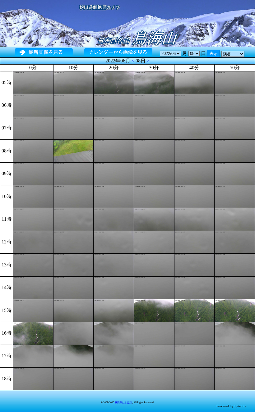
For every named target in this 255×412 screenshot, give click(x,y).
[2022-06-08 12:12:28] (73, 241)
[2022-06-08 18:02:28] (33, 378)
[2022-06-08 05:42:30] (194, 82)
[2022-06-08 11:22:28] (114, 218)
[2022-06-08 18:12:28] (73, 378)
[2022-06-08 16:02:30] (33, 332)
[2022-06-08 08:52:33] (235, 150)
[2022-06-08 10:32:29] (154, 196)
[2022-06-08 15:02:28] (33, 310)
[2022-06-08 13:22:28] (114, 264)
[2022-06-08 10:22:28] (114, 196)
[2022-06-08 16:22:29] (114, 332)
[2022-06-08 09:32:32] (154, 173)
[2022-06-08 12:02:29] (33, 241)
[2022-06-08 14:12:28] (73, 287)
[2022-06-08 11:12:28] (73, 218)
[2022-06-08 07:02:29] (33, 127)
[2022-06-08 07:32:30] (154, 127)
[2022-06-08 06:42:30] (194, 104)
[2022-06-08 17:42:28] (194, 355)
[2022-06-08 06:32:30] (154, 104)
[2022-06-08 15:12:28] (73, 310)
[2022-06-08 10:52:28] (235, 196)
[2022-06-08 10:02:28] (33, 196)
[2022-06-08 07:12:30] (73, 127)
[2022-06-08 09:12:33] (73, 173)
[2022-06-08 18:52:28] (235, 378)
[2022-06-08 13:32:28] (154, 264)
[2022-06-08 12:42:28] (194, 241)
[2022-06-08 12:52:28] (235, 241)
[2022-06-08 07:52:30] (235, 127)
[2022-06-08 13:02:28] (33, 264)
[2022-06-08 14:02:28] (33, 287)
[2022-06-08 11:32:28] (154, 218)
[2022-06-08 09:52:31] (235, 173)
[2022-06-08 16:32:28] (154, 332)
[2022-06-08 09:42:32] (194, 173)
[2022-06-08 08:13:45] (73, 150)
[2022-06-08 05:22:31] (114, 82)
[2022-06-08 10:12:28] (73, 196)
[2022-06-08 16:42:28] (194, 332)
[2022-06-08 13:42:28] (194, 264)
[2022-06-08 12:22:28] (114, 241)
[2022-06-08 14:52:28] (235, 287)
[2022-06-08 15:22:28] (114, 310)
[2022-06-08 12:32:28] (154, 241)
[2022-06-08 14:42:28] (194, 287)
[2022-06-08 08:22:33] (114, 150)
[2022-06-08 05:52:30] (235, 82)
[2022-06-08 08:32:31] (154, 150)
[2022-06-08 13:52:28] (235, 264)
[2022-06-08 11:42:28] (194, 218)
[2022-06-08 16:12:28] (73, 332)
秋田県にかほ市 (123, 402)
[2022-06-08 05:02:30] (33, 82)
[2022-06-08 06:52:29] (235, 104)
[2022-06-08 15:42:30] (194, 310)
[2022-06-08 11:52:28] (235, 218)
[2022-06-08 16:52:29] (235, 332)
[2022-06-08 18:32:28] (154, 378)
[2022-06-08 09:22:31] (114, 173)
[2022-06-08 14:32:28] (154, 287)
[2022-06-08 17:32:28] (154, 355)
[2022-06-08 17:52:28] (235, 355)
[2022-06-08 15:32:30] (154, 310)
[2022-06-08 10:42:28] (194, 196)
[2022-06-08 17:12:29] (73, 355)
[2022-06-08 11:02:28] (33, 218)
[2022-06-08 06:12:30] (73, 104)
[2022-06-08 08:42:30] (194, 150)
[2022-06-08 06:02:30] (33, 104)
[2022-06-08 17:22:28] (114, 355)
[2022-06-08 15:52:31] (235, 310)
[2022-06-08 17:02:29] (33, 355)
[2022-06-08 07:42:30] (194, 127)
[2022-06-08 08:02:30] (33, 150)
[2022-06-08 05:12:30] (73, 82)
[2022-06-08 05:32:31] (154, 82)
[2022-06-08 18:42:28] (194, 378)
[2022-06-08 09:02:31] (33, 173)
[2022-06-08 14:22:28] (114, 287)
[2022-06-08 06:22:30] (114, 104)
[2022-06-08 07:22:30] (114, 127)
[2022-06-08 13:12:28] (73, 264)
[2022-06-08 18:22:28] (114, 378)
